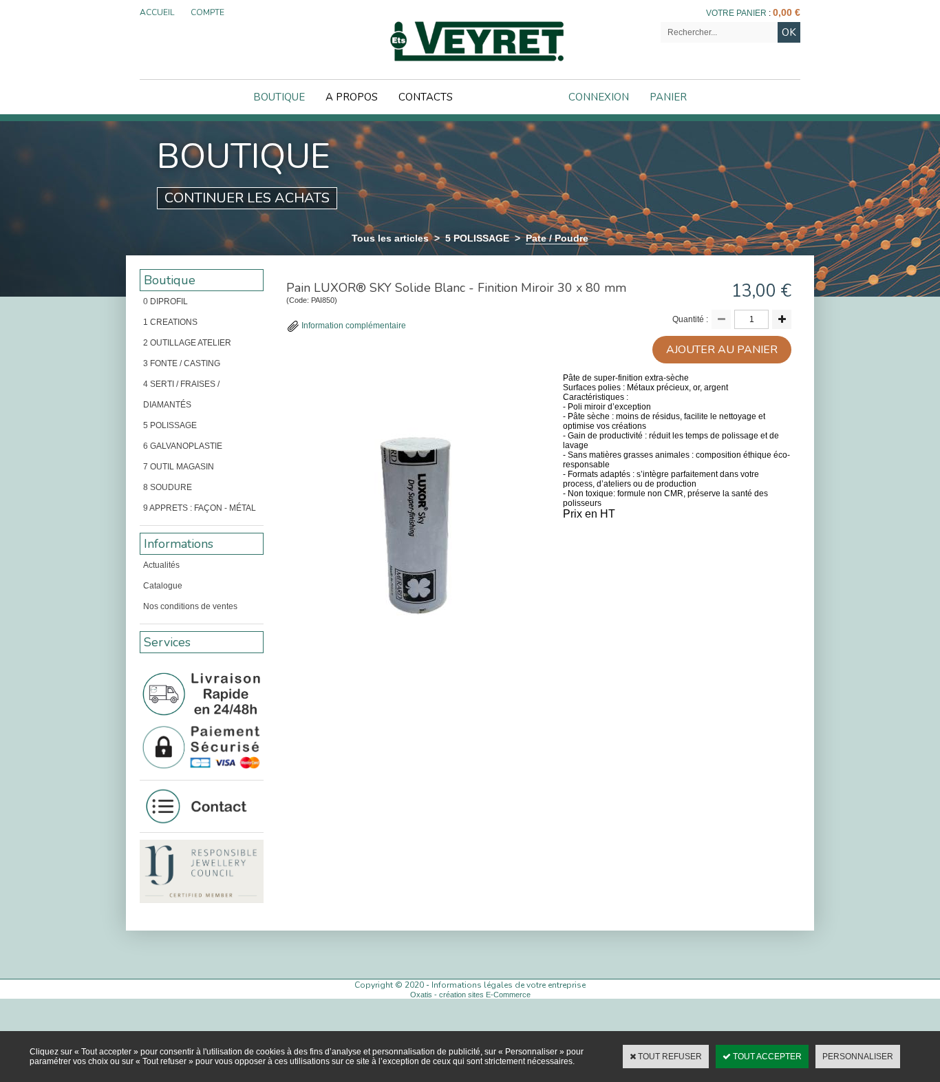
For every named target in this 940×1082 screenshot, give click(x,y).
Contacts (425, 97)
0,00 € (786, 12)
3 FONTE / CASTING (181, 363)
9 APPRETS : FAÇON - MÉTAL (199, 508)
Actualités (161, 565)
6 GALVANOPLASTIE (182, 446)
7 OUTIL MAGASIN (178, 466)
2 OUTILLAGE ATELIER (187, 343)
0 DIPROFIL (165, 301)
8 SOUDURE (167, 487)
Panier (668, 97)
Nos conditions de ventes (190, 606)
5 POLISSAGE (477, 238)
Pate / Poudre (557, 238)
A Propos (351, 97)
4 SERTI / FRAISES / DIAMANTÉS (181, 394)
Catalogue (162, 586)
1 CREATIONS (170, 322)
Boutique (279, 97)
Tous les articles (390, 238)
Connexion (598, 97)
